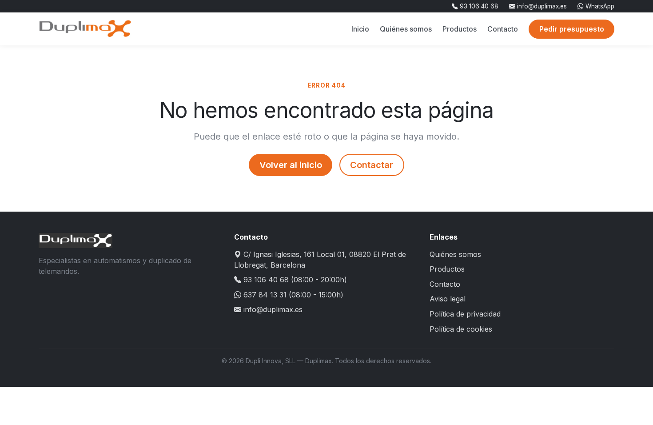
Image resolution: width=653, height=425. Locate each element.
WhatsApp (599, 6)
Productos (459, 28)
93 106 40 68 (478, 6)
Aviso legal (448, 298)
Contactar (371, 165)
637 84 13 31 (265, 294)
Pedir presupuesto (571, 28)
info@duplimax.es (541, 6)
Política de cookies (461, 329)
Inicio (360, 28)
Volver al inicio (290, 165)
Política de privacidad (465, 313)
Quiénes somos (406, 28)
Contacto (502, 28)
